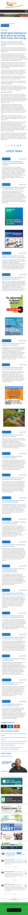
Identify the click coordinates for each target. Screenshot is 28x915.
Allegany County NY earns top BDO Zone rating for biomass (12, 435)
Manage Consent (11, 913)
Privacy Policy (17, 913)
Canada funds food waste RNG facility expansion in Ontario (13, 545)
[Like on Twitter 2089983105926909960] (11, 880)
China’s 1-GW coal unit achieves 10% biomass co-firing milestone (13, 344)
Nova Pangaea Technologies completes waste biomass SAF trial (14, 522)
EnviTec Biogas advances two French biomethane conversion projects (13, 478)
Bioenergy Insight (9, 859)
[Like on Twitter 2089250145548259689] (11, 894)
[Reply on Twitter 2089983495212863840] (5, 867)
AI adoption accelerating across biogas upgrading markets (13, 659)
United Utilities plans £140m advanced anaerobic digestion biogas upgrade (13, 188)
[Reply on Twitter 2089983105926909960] (5, 880)
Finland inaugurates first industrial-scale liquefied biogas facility (12, 705)
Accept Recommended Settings (14, 910)
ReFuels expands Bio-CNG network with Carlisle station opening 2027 (12, 368)
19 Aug (24, 859)
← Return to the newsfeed (8, 23)
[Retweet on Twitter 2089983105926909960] (8, 880)
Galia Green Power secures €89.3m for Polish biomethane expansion (13, 278)
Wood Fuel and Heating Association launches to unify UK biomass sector (13, 616)
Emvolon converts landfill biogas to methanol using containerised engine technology (13, 163)
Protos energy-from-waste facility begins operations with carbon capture (13, 593)
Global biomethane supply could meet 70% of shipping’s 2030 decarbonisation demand (13, 570)
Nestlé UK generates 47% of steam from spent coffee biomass (12, 683)
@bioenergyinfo (18, 859)
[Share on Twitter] (12, 145)
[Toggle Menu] (26, 11)
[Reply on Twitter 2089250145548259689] (5, 894)
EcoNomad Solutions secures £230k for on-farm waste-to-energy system (13, 638)
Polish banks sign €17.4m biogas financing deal (13, 741)
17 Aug (24, 884)
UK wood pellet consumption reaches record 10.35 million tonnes (13, 501)
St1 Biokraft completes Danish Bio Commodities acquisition (12, 457)
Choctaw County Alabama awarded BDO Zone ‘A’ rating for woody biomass (14, 256)
